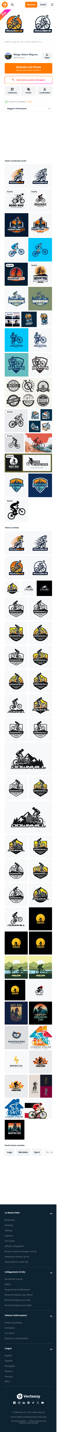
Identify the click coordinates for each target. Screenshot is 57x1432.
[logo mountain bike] (28, 273)
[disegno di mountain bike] (16, 484)
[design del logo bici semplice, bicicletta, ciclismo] (20, 693)
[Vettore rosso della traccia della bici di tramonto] (18, 531)
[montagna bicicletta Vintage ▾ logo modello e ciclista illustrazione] (16, 1289)
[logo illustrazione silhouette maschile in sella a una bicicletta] (28, 551)
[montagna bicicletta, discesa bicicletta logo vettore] (12, 676)
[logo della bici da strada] (16, 199)
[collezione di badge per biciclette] (28, 457)
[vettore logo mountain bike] (28, 248)
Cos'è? (29, 101)
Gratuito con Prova (28, 68)
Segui (47, 57)
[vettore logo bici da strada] (28, 175)
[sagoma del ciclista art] (16, 598)
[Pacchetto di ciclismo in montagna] (12, 366)
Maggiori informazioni (17, 107)
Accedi (43, 4)
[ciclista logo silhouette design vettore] (17, 1409)
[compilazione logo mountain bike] (16, 508)
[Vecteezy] (5, 5)
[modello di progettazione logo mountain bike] (16, 297)
